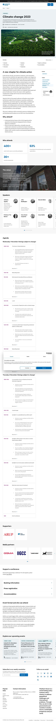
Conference (44, 73)
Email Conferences (46, 94)
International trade (46, 83)
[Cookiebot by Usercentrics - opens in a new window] (47, 353)
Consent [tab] (11, 356)
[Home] (6, 5)
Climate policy (45, 81)
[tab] (24, 230)
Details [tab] (28, 356)
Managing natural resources (45, 85)
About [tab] (44, 356)
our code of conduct (29, 624)
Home (4, 8)
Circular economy (45, 79)
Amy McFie (9, 574)
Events (8, 8)
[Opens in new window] (8, 534)
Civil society (44, 87)
